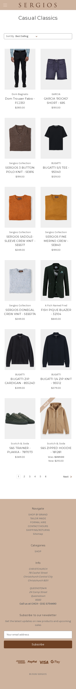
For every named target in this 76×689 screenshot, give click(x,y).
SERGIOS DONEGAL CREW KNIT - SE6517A (20, 312)
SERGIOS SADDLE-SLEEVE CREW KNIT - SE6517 (20, 241)
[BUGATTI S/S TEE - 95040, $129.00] (56, 138)
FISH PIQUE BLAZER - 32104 (56, 312)
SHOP (38, 551)
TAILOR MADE (38, 518)
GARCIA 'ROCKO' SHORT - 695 (56, 101)
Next (66, 476)
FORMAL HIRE (38, 522)
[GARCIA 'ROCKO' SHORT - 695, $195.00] (56, 69)
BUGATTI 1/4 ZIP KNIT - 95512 (56, 381)
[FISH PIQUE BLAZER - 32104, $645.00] (56, 280)
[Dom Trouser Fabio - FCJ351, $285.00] (20, 69)
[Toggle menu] (5, 5)
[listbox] (27, 36)
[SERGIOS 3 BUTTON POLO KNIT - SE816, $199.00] (20, 138)
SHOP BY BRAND (38, 514)
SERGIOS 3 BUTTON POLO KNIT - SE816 (19, 170)
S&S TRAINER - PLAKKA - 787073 (20, 450)
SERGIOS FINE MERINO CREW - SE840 (56, 241)
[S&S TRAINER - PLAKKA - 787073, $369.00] (20, 418)
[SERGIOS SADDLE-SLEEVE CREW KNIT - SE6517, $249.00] (20, 207)
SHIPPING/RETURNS (38, 530)
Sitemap (38, 533)
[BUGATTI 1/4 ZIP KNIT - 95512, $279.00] (56, 349)
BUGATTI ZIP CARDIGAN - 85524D (20, 381)
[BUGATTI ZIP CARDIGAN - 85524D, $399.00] (20, 349)
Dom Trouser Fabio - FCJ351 (20, 101)
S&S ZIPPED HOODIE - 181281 (56, 450)
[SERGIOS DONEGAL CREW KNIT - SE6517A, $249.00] (20, 280)
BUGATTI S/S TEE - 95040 (56, 170)
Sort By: (10, 36)
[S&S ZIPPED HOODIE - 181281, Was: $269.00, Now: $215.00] (56, 418)
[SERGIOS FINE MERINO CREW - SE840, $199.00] (56, 207)
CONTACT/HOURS (38, 526)
